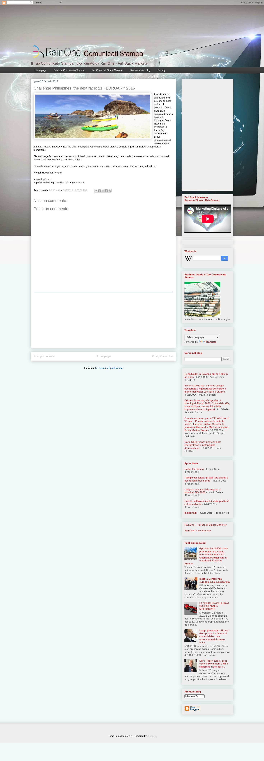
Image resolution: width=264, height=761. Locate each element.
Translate (211, 341)
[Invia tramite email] (96, 190)
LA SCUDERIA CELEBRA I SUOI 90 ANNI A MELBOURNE (214, 606)
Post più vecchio (162, 356)
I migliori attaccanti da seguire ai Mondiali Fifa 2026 (202, 491)
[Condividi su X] (103, 190)
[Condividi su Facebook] (106, 190)
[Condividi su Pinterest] (110, 190)
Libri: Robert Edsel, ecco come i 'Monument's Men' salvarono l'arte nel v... (213, 663)
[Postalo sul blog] (99, 190)
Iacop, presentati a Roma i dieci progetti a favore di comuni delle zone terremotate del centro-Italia (214, 636)
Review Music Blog (140, 70)
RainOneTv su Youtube (197, 530)
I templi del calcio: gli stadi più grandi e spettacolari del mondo (206, 479)
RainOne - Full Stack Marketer (107, 70)
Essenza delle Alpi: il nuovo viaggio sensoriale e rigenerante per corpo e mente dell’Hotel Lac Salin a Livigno (205, 388)
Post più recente (44, 356)
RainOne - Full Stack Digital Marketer (205, 524)
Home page (40, 70)
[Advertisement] (103, 320)
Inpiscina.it (190, 512)
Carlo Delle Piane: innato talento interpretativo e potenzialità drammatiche (202, 444)
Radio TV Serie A (194, 469)
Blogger (151, 736)
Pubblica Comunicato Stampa (69, 70)
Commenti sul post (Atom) (108, 368)
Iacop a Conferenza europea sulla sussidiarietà (214, 580)
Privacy (161, 70)
